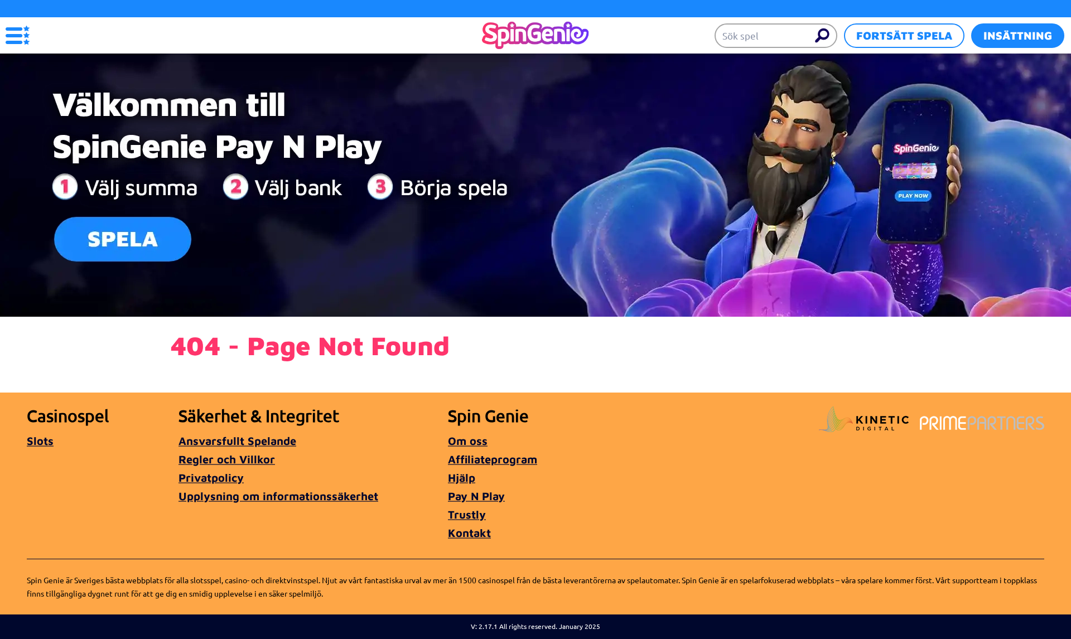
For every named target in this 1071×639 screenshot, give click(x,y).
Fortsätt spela (904, 35)
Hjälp (461, 477)
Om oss (468, 440)
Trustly (467, 514)
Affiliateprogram (492, 459)
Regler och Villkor (226, 459)
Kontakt (469, 532)
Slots (40, 440)
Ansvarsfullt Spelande (237, 440)
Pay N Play (476, 496)
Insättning (1017, 35)
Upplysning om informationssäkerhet (278, 496)
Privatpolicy (211, 477)
